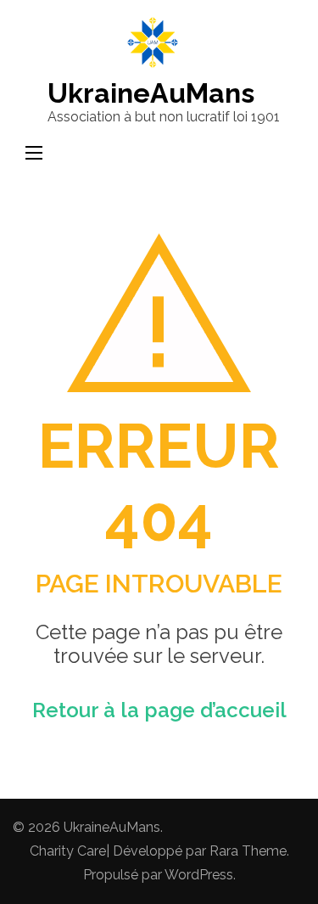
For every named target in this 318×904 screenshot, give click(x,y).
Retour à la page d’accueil (159, 710)
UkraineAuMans (150, 93)
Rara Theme (248, 851)
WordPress (199, 875)
